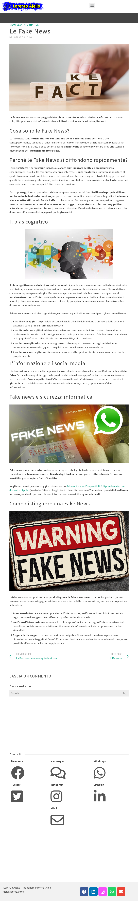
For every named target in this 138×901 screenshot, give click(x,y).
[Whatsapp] (112, 891)
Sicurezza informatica (24, 24)
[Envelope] (121, 891)
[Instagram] (102, 891)
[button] (92, 5)
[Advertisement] (30, 724)
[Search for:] (69, 693)
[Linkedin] (93, 891)
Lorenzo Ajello (22, 37)
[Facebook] (84, 891)
